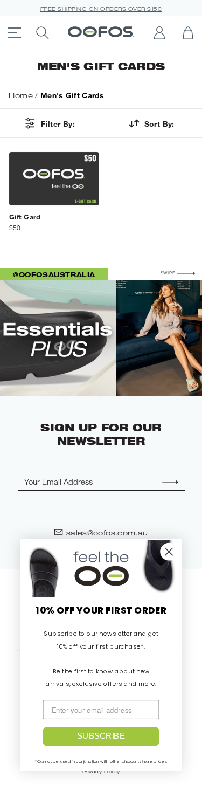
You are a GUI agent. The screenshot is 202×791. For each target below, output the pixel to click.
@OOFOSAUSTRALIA (54, 274)
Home (21, 95)
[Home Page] (101, 32)
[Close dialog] (169, 552)
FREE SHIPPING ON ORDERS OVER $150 (101, 8)
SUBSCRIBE (101, 736)
